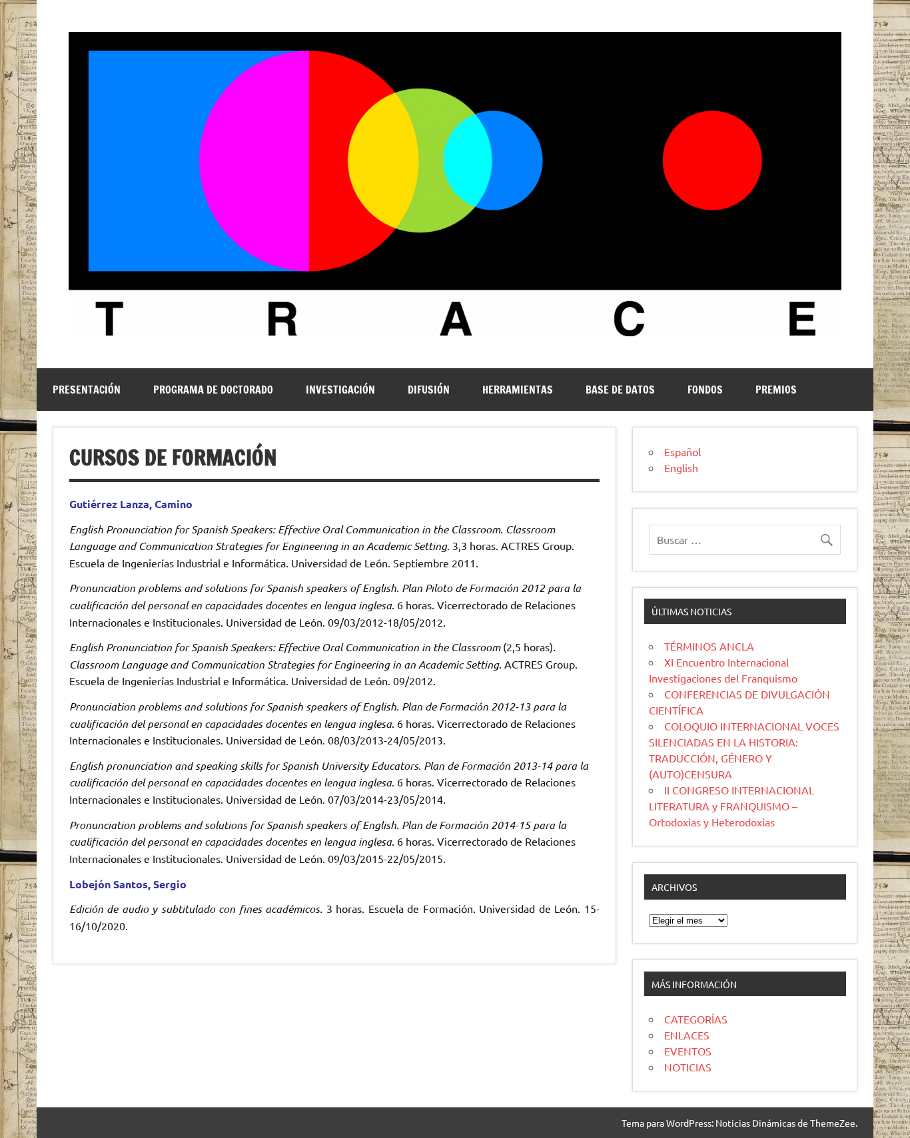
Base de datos (620, 389)
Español (682, 451)
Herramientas (517, 389)
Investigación (340, 389)
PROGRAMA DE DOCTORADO (213, 389)
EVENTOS (687, 1050)
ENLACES (686, 1034)
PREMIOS (776, 389)
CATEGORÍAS (695, 1018)
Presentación (87, 389)
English (681, 467)
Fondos (705, 389)
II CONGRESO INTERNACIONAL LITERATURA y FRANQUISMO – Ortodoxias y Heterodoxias (731, 805)
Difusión (429, 389)
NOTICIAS (687, 1066)
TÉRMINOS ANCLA (709, 646)
